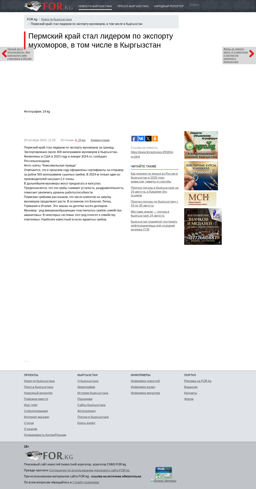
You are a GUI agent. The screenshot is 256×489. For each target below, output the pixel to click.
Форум (188, 399)
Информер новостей (145, 381)
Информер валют (143, 387)
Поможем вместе (36, 399)
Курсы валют (86, 423)
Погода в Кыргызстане (93, 417)
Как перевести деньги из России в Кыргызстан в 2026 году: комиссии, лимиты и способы (154, 177)
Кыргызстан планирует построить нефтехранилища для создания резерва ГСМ (154, 225)
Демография (86, 387)
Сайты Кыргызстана (91, 405)
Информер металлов (145, 393)
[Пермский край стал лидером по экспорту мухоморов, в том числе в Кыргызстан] (101, 80)
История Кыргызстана (92, 393)
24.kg (81, 140)
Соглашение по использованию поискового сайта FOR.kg (89, 470)
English (194, 4)
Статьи (29, 423)
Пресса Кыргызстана (133, 6)
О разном (30, 429)
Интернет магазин (36, 417)
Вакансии (191, 387)
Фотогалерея (86, 411)
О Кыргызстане (88, 381)
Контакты (190, 393)
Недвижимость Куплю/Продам (45, 435)
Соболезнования (36, 411)
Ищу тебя (30, 405)
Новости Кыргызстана (95, 6)
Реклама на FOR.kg (197, 381)
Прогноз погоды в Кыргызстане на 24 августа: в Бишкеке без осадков (155, 191)
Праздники (84, 399)
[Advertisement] (155, 291)
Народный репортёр (169, 6)
